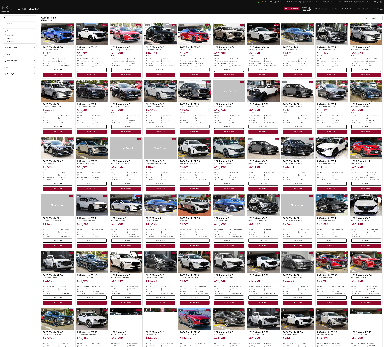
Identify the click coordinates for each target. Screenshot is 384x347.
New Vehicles (320, 9)
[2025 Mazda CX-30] (332, 262)
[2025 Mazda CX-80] (194, 34)
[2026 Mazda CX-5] (332, 34)
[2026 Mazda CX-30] (194, 319)
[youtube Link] (375, 2)
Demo (335, 9)
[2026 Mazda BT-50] (194, 148)
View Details (57, 69)
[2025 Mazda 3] (297, 34)
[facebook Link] (372, 2)
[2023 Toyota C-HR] (366, 148)
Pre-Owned (345, 9)
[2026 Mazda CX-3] (160, 319)
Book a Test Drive (291, 9)
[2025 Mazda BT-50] (57, 34)
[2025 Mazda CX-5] (126, 34)
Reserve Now (57, 75)
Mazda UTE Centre (362, 9)
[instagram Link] (381, 2)
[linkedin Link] (378, 2)
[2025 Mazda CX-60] (229, 34)
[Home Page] (5, 9)
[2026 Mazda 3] (126, 205)
